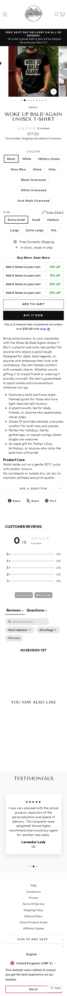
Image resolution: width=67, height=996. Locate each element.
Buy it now (33, 315)
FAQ (33, 885)
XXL (54, 230)
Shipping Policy (33, 910)
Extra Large (35, 230)
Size (33, 212)
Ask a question (33, 488)
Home (33, 107)
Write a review (43, 595)
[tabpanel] (33, 654)
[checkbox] (14, 638)
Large (14, 230)
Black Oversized (33, 180)
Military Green (49, 159)
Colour (33, 151)
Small (36, 220)
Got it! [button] (33, 989)
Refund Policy (34, 916)
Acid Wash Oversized (33, 200)
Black (11, 159)
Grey (52, 169)
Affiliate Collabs (33, 928)
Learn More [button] (26, 979)
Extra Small (16, 220)
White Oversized (33, 190)
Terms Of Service (34, 904)
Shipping (27, 138)
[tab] (37, 610)
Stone (37, 169)
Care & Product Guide (34, 922)
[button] (33, 554)
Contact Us (33, 891)
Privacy (34, 897)
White (26, 159)
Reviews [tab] (15, 610)
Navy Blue (18, 169)
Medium (53, 220)
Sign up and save (32, 939)
